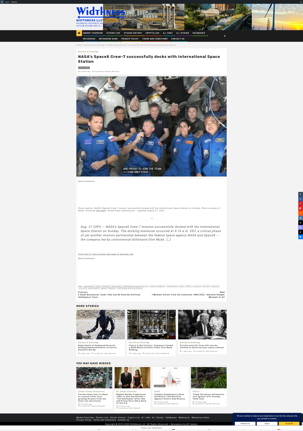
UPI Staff (101, 211)
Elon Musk (116, 286)
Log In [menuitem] (7, 2)
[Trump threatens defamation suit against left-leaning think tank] (209, 377)
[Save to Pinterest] (300, 203)
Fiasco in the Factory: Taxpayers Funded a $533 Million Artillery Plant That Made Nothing (151, 347)
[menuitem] (2, 2)
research (197, 286)
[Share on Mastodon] (300, 227)
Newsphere (177, 424)
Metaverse (89, 39)
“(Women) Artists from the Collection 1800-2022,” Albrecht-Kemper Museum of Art (188, 294)
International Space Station (135, 286)
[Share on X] (300, 222)
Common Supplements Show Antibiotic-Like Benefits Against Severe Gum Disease (169, 396)
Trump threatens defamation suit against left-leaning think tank (208, 396)
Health (157, 391)
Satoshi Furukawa (211, 286)
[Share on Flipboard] (300, 208)
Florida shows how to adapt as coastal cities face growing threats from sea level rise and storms (93, 397)
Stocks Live (113, 33)
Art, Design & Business (126, 391)
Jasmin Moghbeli (157, 286)
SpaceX (112, 288)
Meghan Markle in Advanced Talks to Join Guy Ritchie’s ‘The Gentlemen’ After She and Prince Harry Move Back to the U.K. (131, 398)
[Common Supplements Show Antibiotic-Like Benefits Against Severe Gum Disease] (171, 377)
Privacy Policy (130, 39)
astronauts (89, 286)
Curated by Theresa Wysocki (106, 71)
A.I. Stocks (182, 33)
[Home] (79, 33)
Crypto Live (152, 33)
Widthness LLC (89, 20)
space (104, 288)
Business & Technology (88, 51)
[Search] (224, 36)
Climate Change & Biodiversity (91, 391)
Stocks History (133, 33)
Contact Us (178, 39)
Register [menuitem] (14, 2)
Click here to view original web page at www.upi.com (105, 254)
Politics (196, 391)
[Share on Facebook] (300, 199)
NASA (188, 286)
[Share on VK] (300, 218)
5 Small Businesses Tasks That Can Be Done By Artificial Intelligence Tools (109, 294)
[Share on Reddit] (300, 213)
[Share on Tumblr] (300, 194)
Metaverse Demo (108, 39)
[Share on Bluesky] (300, 236)
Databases (199, 33)
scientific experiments (89, 288)
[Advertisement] (96, 194)
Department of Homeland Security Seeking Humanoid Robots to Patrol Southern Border (97, 347)
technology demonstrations (129, 288)
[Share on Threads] (300, 232)
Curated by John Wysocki (105, 353)
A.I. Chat (168, 33)
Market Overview (93, 33)
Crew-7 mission (103, 286)
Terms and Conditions (155, 39)
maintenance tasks (175, 286)
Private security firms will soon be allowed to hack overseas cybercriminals (202, 346)
